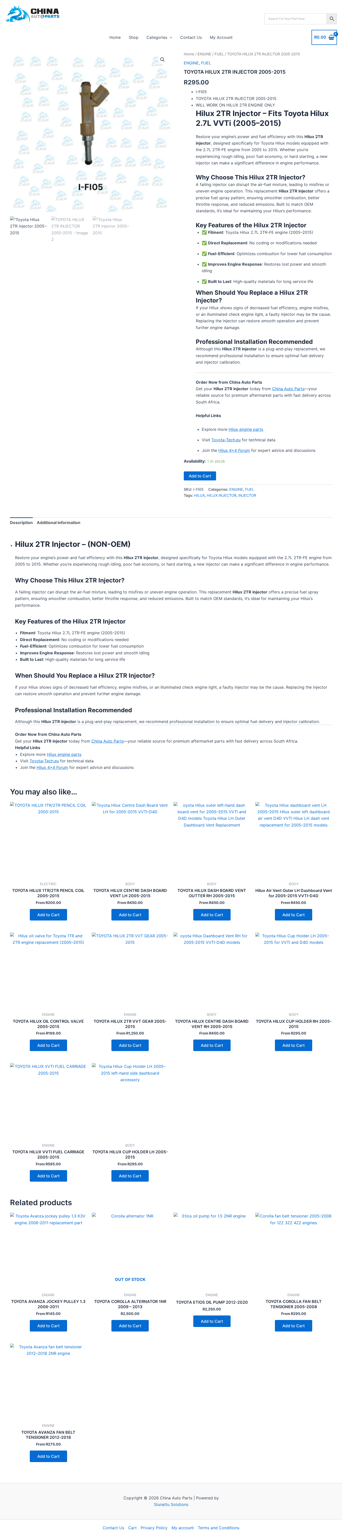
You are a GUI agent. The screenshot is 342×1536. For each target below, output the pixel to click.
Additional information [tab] (58, 522)
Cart (132, 1527)
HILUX (199, 495)
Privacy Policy (154, 1527)
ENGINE (204, 54)
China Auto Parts (288, 388)
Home (115, 37)
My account (183, 1527)
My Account (221, 37)
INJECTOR (247, 495)
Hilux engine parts (246, 429)
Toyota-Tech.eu (226, 439)
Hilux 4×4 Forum (234, 450)
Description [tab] (21, 522)
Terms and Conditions (218, 1527)
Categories (156, 37)
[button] (169, 37)
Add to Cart (200, 475)
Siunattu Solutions (171, 1504)
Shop (133, 37)
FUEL (219, 54)
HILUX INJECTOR (221, 495)
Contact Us (191, 37)
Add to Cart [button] (48, 914)
